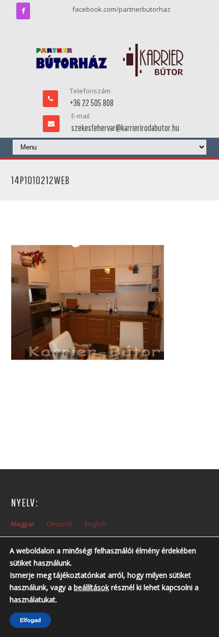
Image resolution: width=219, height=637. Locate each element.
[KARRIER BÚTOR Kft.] (109, 60)
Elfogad (30, 620)
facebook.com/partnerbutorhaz (121, 9)
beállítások (91, 587)
